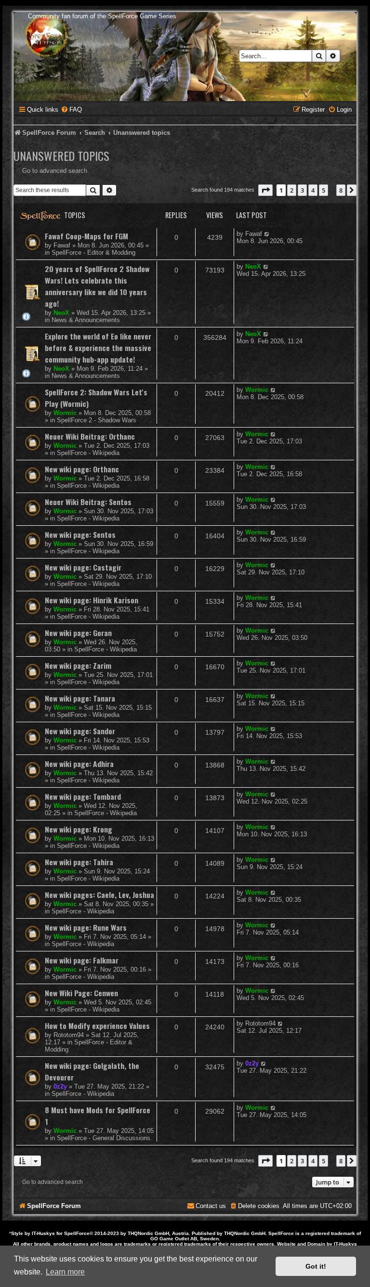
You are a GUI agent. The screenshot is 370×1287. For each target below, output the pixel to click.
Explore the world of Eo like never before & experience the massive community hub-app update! (98, 347)
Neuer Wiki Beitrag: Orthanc (90, 436)
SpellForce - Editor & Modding (93, 252)
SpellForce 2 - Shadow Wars (96, 420)
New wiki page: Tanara (80, 698)
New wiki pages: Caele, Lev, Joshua (99, 894)
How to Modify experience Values (97, 1025)
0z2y (60, 1086)
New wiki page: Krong (78, 829)
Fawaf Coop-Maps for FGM (86, 236)
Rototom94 (68, 1035)
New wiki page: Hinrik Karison (91, 600)
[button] (265, 190)
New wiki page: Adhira (79, 763)
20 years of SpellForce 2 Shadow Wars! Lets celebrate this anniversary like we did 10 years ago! (97, 286)
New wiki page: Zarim (78, 665)
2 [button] (291, 190)
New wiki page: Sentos (80, 534)
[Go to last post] (267, 233)
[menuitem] (71, 110)
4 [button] (313, 190)
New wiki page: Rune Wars (86, 927)
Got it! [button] (315, 1266)
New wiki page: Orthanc (82, 469)
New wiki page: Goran (78, 632)
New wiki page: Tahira (79, 862)
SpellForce (77, 1233)
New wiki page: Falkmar (82, 960)
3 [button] (302, 190)
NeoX (61, 312)
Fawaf (61, 245)
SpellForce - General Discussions (103, 1138)
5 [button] (323, 190)
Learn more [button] (65, 1272)
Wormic (65, 412)
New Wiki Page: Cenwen (81, 993)
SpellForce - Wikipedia (88, 452)
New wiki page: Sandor (80, 731)
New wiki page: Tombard (83, 796)
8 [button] (341, 190)
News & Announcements (86, 320)
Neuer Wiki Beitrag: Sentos (88, 501)
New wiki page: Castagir (83, 567)
